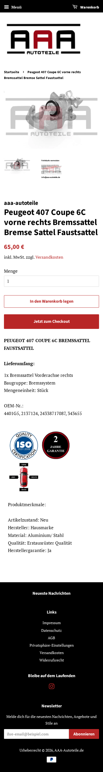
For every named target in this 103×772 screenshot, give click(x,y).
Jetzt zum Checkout (52, 321)
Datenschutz (51, 630)
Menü (16, 7)
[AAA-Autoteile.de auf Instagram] (51, 687)
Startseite (11, 72)
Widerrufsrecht (51, 660)
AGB (51, 637)
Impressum (52, 622)
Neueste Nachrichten (51, 593)
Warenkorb (89, 7)
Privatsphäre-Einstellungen (52, 645)
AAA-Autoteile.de (69, 750)
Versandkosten (49, 257)
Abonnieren (84, 734)
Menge (11, 271)
